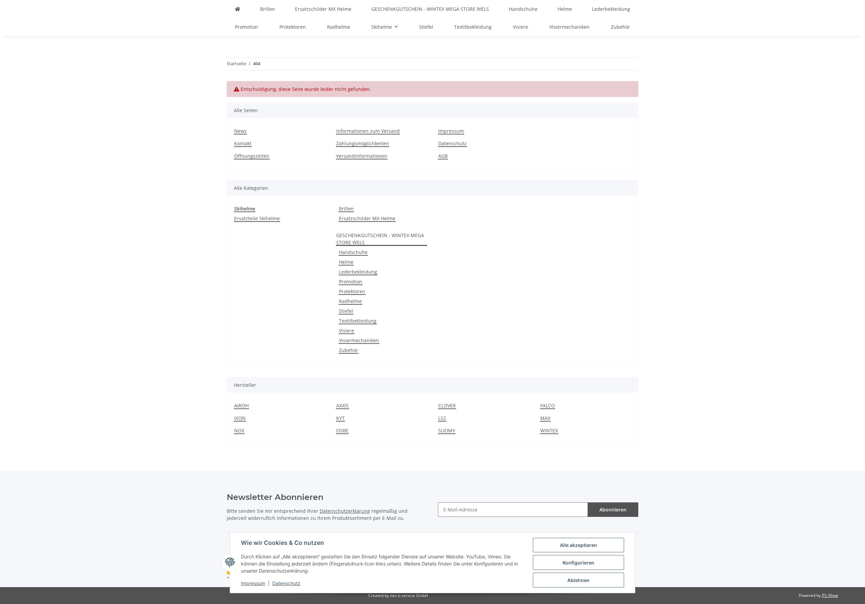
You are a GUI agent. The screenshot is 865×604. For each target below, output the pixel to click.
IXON (240, 418)
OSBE (342, 430)
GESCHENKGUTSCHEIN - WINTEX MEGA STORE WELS (380, 239)
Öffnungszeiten (251, 156)
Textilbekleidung (357, 321)
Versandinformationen (361, 156)
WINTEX (549, 430)
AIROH (241, 405)
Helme (346, 262)
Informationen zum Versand (368, 131)
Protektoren (352, 291)
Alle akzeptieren (578, 545)
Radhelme (350, 301)
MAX (545, 418)
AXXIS (342, 405)
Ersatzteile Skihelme (257, 218)
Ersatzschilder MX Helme (367, 218)
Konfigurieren (578, 562)
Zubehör (348, 350)
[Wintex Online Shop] (237, 9)
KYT (340, 418)
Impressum (253, 583)
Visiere (346, 330)
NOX (239, 430)
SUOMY (446, 430)
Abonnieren (612, 509)
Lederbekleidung (358, 272)
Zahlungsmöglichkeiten (362, 143)
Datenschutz (286, 583)
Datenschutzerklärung (345, 511)
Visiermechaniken (359, 340)
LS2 (442, 418)
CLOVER (447, 405)
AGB (443, 156)
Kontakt (242, 143)
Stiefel (346, 311)
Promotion (350, 281)
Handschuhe (353, 252)
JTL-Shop (830, 595)
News (240, 131)
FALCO (547, 405)
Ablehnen (578, 580)
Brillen (346, 208)
